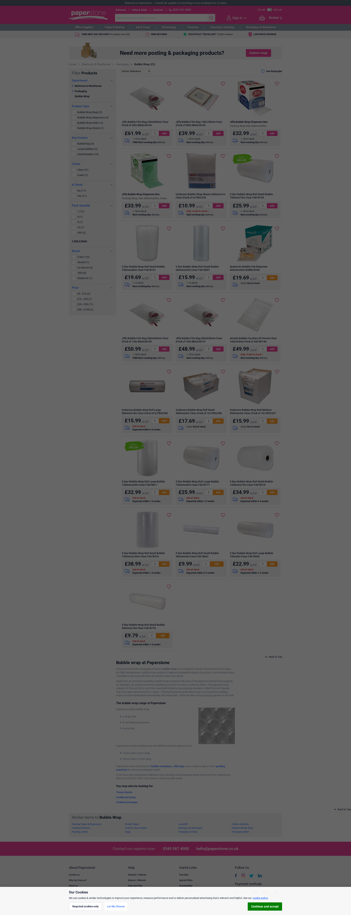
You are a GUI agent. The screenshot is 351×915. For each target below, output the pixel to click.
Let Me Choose (116, 906)
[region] (175, 901)
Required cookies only (85, 906)
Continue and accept (265, 906)
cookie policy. (260, 898)
